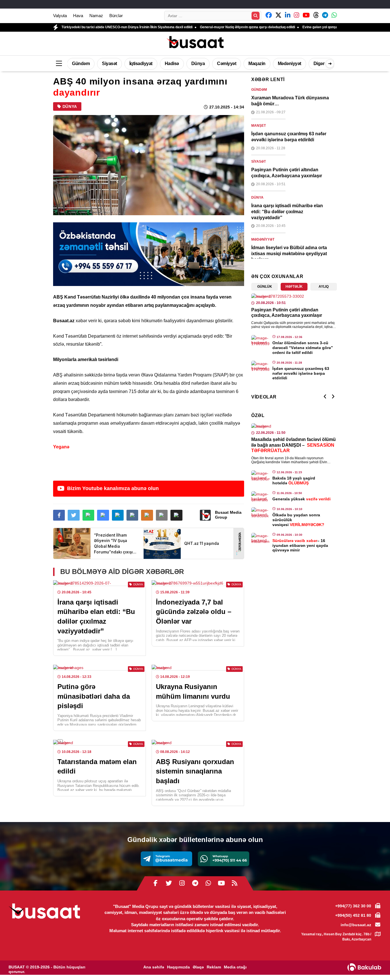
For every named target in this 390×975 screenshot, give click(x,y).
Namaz (96, 15)
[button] (176, 515)
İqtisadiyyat (140, 63)
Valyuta (60, 15)
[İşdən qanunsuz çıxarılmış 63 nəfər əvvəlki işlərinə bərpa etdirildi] (260, 366)
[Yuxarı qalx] (374, 959)
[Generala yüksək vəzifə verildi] (260, 496)
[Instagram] (182, 883)
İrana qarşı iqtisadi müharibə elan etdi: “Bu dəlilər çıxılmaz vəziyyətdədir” (96, 616)
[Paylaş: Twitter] (73, 515)
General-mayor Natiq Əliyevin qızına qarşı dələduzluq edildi (216, 27)
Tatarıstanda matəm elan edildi (97, 766)
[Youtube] (221, 883)
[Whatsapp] (223, 858)
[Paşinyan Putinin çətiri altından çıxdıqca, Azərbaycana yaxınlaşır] (294, 296)
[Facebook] (155, 883)
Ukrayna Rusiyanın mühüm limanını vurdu (193, 691)
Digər (319, 63)
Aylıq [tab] (324, 287)
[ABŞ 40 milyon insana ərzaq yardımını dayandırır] (148, 165)
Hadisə (172, 63)
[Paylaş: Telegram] (118, 515)
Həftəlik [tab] (294, 287)
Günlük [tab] (264, 287)
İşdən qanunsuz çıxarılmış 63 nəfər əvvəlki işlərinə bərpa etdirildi (288, 136)
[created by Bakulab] (364, 967)
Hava (78, 15)
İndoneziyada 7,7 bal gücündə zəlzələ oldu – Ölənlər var (193, 611)
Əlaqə (198, 967)
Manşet (258, 126)
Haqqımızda (178, 967)
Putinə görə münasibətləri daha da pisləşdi (93, 696)
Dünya (198, 63)
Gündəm (81, 63)
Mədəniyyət (289, 63)
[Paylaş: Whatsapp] (88, 515)
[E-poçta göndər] (162, 515)
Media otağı (235, 967)
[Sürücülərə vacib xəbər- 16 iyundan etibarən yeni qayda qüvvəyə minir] (260, 538)
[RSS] (234, 883)
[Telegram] (166, 858)
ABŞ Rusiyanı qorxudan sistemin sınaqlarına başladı (195, 771)
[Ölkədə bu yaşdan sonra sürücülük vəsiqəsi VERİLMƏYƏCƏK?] (260, 512)
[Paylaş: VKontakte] (132, 515)
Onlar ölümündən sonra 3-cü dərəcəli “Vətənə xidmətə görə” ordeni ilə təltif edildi (302, 348)
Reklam (214, 967)
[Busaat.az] (195, 43)
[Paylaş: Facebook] (59, 515)
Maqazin (257, 63)
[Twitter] (168, 883)
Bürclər (116, 15)
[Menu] (59, 64)
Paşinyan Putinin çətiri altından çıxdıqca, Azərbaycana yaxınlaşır (286, 172)
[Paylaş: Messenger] (103, 515)
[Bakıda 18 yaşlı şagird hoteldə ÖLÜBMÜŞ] (260, 475)
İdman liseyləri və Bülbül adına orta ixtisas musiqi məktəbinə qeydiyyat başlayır (289, 253)
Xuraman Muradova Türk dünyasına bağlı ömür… (290, 100)
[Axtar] (256, 16)
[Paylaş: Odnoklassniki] (147, 515)
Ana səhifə (153, 967)
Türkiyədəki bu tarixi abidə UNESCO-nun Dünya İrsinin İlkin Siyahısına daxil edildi (96, 27)
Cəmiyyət (226, 63)
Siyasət (109, 63)
